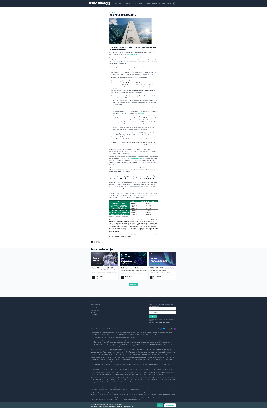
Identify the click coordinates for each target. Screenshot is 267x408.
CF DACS (141, 3)
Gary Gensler (140, 113)
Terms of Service (95, 304)
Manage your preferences (164, 322)
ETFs (135, 3)
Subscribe (153, 316)
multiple (128, 54)
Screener (147, 3)
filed (133, 82)
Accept (160, 405)
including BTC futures (136, 158)
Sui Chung (96, 241)
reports (135, 54)
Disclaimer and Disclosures (95, 313)
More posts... (133, 284)
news (131, 54)
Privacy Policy (94, 307)
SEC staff (119, 113)
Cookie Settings (95, 310)
